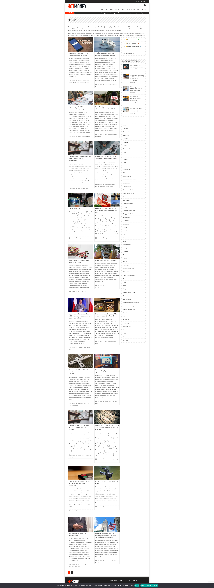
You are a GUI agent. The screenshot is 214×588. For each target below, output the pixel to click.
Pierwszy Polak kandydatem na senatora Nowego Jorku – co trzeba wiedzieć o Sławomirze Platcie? (105, 535)
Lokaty (124, 234)
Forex (124, 155)
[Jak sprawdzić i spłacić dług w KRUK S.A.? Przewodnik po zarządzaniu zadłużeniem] (126, 76)
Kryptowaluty (126, 217)
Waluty (124, 316)
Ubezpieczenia (127, 299)
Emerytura (125, 138)
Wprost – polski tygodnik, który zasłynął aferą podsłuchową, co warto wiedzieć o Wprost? (107, 427)
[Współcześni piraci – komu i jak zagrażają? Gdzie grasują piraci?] (107, 44)
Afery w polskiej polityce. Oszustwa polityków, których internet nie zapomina (79, 427)
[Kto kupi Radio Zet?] (80, 200)
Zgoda (137, 585)
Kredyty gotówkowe (128, 203)
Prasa (87, 82)
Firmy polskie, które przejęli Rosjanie (106, 260)
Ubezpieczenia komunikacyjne (131, 302)
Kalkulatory (126, 173)
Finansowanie (126, 149)
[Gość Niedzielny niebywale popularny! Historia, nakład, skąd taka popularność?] (80, 148)
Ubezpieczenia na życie (129, 309)
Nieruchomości (127, 244)
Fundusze (125, 159)
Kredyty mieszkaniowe (129, 214)
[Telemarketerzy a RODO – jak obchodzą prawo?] (80, 524)
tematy (120, 580)
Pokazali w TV (83, 82)
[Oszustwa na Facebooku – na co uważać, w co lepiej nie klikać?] (80, 44)
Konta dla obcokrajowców (129, 179)
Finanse (84, 80)
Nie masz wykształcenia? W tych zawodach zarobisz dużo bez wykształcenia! (78, 372)
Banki (124, 125)
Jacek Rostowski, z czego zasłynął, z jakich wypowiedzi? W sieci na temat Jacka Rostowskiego (80, 316)
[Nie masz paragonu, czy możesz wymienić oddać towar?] (107, 361)
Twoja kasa (131, 9)
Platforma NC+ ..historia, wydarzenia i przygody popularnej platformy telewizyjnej (80, 483)
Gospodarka (119, 9)
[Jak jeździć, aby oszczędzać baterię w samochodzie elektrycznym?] (126, 98)
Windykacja (126, 323)
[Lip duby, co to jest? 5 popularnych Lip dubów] (107, 473)
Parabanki (125, 251)
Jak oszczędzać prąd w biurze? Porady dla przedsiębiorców (136, 110)
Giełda (124, 162)
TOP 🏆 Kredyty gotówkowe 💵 (131, 39)
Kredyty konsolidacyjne (129, 210)
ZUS (124, 336)
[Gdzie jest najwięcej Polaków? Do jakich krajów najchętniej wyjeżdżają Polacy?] (107, 200)
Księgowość (126, 220)
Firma (106, 134)
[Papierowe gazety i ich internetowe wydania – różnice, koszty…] (80, 98)
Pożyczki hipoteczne (128, 272)
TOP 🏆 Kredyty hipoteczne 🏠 (131, 43)
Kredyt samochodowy (128, 193)
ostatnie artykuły (131, 61)
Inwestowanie (71, 239)
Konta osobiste (127, 186)
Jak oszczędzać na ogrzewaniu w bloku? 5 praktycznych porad (136, 88)
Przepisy (107, 186)
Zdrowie (111, 186)
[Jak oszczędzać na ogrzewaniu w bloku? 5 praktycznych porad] (126, 88)
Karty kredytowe (127, 176)
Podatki (125, 254)
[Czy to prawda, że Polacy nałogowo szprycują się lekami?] (80, 251)
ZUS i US (125, 340)
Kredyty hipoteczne (128, 207)
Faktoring (125, 142)
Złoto (124, 333)
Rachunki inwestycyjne (129, 292)
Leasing (125, 227)
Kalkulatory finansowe (128, 53)
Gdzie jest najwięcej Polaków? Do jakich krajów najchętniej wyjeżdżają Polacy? (106, 210)
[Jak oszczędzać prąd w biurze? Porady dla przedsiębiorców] (126, 109)
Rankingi (125, 295)
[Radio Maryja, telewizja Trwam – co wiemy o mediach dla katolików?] (107, 98)
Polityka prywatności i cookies (149, 585)
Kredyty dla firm (127, 200)
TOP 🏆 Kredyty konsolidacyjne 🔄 (132, 46)
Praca (111, 9)
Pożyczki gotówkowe (128, 268)
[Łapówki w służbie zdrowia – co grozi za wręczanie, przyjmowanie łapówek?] (107, 148)
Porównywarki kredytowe (129, 50)
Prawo (103, 186)
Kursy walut (126, 224)
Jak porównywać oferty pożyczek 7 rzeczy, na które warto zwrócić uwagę (88, 13)
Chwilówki (80, 80)
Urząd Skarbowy (127, 313)
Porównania (84, 136)
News (97, 9)
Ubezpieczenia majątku (129, 306)
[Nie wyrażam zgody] (212, 585)
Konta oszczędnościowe (129, 190)
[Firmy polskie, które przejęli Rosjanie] (107, 251)
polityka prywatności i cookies (135, 580)
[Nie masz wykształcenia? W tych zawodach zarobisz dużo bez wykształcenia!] (80, 361)
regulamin (113, 580)
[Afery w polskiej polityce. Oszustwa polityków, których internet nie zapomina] (80, 417)
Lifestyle (74, 82)
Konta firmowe (126, 183)
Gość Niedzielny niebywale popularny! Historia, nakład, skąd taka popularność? (80, 158)
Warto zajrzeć (126, 319)
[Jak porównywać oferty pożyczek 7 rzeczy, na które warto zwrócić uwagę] (126, 66)
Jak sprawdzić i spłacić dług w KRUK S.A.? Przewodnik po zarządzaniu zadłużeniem (132, 13)
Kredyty (104, 9)
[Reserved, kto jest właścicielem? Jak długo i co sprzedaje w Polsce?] (107, 305)
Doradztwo (126, 135)
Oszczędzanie (126, 248)
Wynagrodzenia (75, 405)
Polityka (115, 84)
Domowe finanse (81, 564)
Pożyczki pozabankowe (129, 275)
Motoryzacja (141, 9)
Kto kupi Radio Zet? (74, 208)
